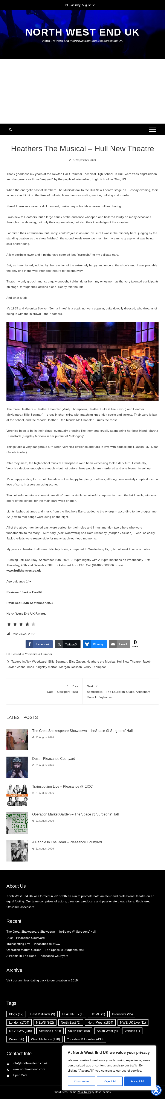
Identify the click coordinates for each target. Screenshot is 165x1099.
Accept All (137, 1081)
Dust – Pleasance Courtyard (53, 758)
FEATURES (73, 1014)
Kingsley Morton (47, 667)
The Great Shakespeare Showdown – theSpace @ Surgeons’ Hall (82, 731)
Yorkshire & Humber (38, 654)
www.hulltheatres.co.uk (23, 570)
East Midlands (42, 1014)
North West (100, 1022)
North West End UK (82, 32)
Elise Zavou (77, 661)
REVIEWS (20, 1031)
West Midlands (45, 1039)
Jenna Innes (25, 667)
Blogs (16, 1014)
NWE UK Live (133, 1022)
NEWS (45, 1022)
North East (71, 1022)
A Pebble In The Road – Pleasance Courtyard (67, 842)
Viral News (84, 1092)
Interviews (122, 1014)
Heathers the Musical (101, 661)
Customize (81, 1081)
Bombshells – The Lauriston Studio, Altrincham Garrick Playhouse (118, 691)
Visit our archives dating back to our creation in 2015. (42, 980)
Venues (132, 1031)
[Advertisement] (82, 91)
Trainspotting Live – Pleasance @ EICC (62, 786)
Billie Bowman (57, 661)
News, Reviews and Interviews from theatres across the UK (82, 40)
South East (79, 1031)
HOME (97, 1014)
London (19, 1022)
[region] (109, 1067)
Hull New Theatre (129, 661)
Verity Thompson (95, 667)
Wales (16, 1039)
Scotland (50, 1031)
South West (107, 1031)
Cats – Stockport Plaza (62, 688)
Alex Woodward (36, 661)
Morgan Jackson (70, 667)
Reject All (110, 1081)
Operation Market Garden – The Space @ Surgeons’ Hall (75, 814)
